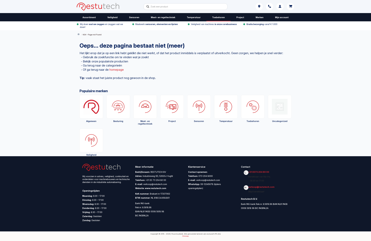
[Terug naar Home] (78, 34)
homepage (116, 69)
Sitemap (185, 236)
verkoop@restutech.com (262, 187)
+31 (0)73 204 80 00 (259, 172)
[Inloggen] (280, 6)
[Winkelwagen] (290, 6)
